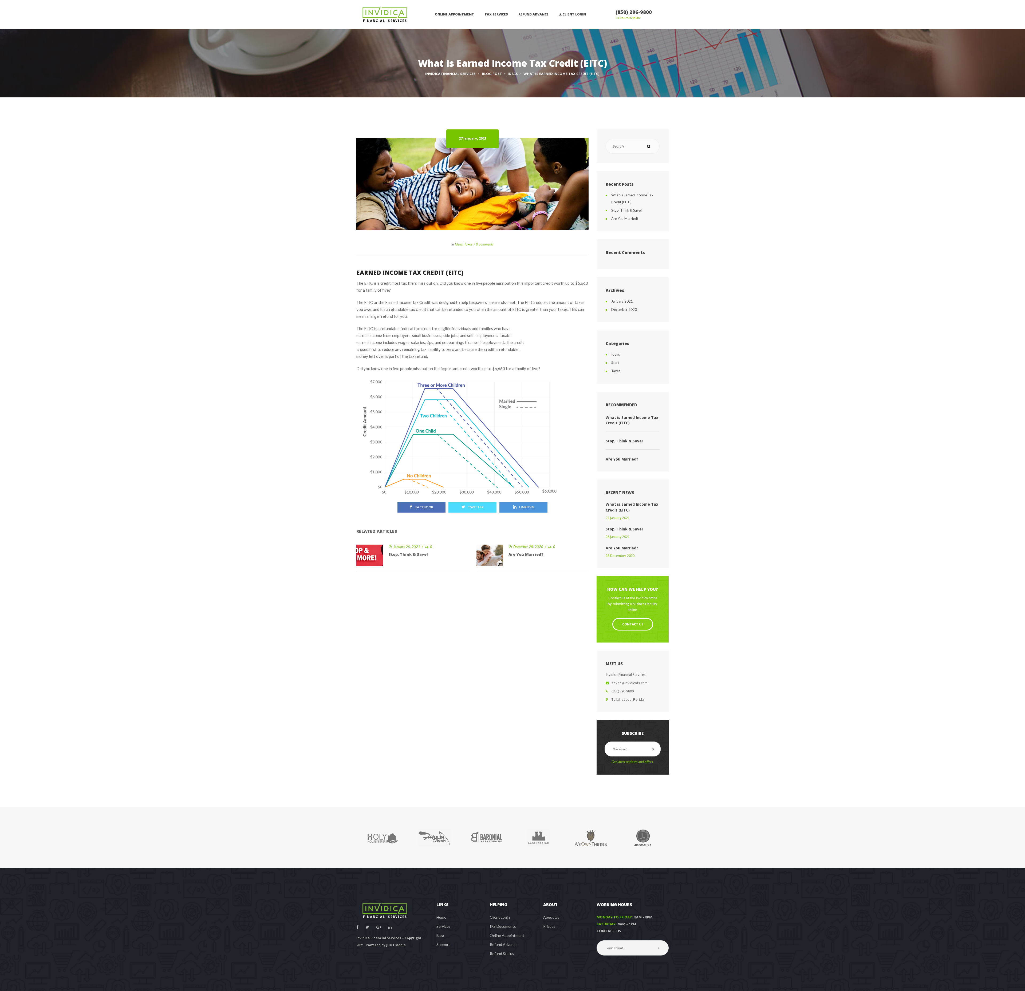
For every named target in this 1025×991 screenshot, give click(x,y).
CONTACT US (609, 930)
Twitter (476, 507)
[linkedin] (390, 927)
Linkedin (526, 507)
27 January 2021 (618, 518)
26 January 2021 (618, 536)
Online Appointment (507, 935)
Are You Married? (525, 554)
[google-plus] (378, 927)
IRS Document (503, 926)
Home (441, 917)
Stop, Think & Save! (408, 554)
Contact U (632, 624)
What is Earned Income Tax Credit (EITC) (632, 420)
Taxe (468, 244)
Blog (440, 935)
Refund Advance (504, 944)
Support (443, 944)
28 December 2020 (620, 555)
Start (615, 362)
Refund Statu (502, 953)
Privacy (549, 926)
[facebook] (357, 927)
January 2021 (622, 301)
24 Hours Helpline (628, 18)
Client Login (500, 917)
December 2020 (624, 309)
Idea (459, 244)
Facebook (424, 507)
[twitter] (367, 927)
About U (551, 917)
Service (443, 926)
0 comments (485, 244)
